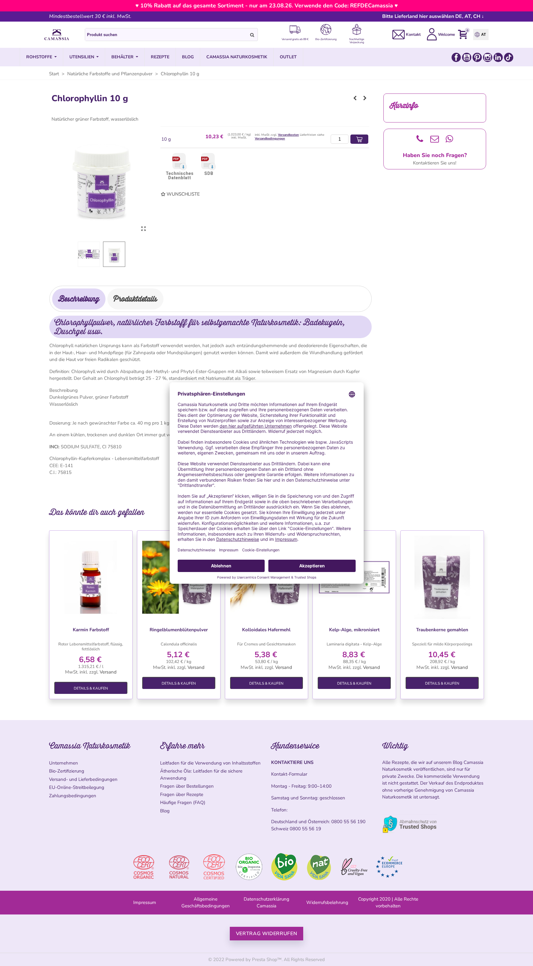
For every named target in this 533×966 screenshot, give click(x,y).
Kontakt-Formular (289, 774)
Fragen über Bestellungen (187, 786)
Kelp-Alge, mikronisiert (354, 630)
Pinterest (477, 57)
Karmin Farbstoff (91, 630)
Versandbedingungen (270, 138)
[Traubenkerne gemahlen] (442, 577)
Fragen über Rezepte (181, 794)
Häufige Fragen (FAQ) (182, 802)
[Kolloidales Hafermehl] (355, 98)
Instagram (487, 57)
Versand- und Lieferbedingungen (83, 779)
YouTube (466, 57)
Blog (165, 811)
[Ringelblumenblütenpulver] (365, 98)
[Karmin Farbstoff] (90, 577)
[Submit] (252, 34)
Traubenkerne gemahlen (442, 630)
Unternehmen (63, 763)
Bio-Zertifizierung (66, 771)
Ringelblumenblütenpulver (179, 630)
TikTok (508, 57)
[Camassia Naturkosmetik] (56, 34)
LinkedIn (498, 57)
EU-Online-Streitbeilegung (76, 787)
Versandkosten (288, 135)
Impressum (144, 902)
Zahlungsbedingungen (72, 796)
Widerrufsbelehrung (327, 902)
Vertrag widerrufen (266, 933)
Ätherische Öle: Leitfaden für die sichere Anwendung (201, 774)
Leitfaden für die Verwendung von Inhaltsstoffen (210, 763)
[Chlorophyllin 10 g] (143, 229)
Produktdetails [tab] (135, 298)
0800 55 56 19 (305, 829)
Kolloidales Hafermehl (266, 630)
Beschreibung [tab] (78, 298)
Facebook (456, 57)
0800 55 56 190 (348, 822)
